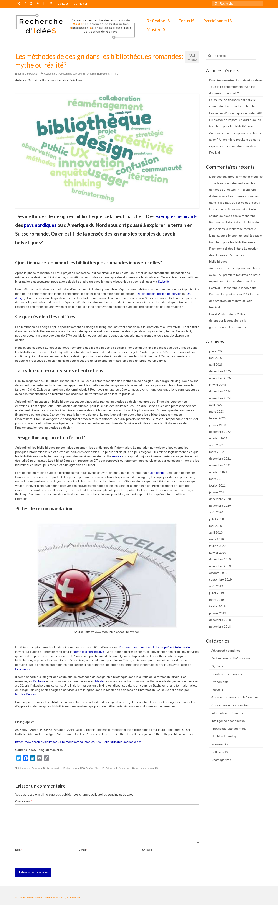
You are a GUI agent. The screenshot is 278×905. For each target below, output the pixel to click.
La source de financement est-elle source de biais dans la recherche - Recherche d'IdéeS (233, 216)
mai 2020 (215, 525)
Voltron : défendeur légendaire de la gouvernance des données (228, 320)
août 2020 (216, 512)
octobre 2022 (218, 438)
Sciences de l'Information (118, 768)
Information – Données (227, 713)
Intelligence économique (228, 721)
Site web (147, 849)
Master (100, 681)
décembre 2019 (220, 559)
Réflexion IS (103, 73)
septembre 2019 (220, 579)
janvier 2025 (217, 384)
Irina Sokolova (29, 73)
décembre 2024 (220, 391)
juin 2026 (215, 351)
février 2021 (217, 485)
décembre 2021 (220, 458)
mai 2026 (215, 358)
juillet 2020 (216, 519)
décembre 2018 (220, 620)
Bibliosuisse (23, 669)
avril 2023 (216, 405)
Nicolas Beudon (26, 694)
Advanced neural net (225, 650)
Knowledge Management (228, 728)
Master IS (99, 768)
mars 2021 (216, 478)
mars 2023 (216, 411)
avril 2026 (216, 364)
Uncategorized (221, 760)
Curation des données (226, 674)
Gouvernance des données (230, 705)
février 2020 (217, 546)
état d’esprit (156, 472)
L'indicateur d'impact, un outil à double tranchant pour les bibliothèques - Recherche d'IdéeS (235, 242)
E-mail (83, 849)
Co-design (37, 768)
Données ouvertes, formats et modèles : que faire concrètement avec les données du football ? (236, 86)
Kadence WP (73, 897)
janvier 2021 (217, 492)
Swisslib (163, 281)
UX (156, 768)
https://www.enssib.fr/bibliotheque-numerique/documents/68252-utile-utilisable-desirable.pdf (78, 742)
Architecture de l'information (230, 658)
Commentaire (23, 801)
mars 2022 (216, 452)
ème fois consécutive (89, 651)
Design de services (52, 768)
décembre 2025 (220, 371)
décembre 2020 (220, 499)
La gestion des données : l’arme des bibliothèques (233, 255)
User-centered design (143, 768)
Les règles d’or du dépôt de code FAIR (235, 113)
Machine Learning (223, 736)
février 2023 (217, 418)
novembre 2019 (220, 566)
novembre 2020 (220, 505)
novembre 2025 (220, 378)
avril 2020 (216, 532)
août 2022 (216, 445)
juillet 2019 (216, 593)
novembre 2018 (220, 626)
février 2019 (217, 606)
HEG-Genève (87, 768)
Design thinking (71, 768)
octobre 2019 (218, 573)
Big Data (217, 666)
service (116, 456)
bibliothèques (23, 768)
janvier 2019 (217, 613)
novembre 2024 (220, 398)
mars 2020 (216, 539)
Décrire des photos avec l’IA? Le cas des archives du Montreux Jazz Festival (234, 301)
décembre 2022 (220, 431)
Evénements (219, 682)
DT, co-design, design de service (159, 293)
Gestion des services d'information (77, 73)
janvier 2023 (217, 425)
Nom (18, 849)
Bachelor (39, 681)
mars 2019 (216, 599)
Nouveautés (219, 744)
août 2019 (216, 586)
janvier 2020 (217, 552)
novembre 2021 (220, 465)
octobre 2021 (218, 472)
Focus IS (217, 689)
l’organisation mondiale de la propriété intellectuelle (154, 647)
